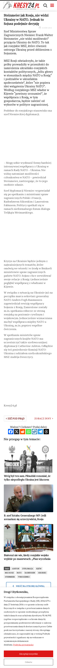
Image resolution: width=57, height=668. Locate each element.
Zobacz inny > (43, 418)
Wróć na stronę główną (30, 586)
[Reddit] (22, 431)
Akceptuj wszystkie (28, 653)
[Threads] (46, 431)
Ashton (15, 569)
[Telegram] (40, 431)
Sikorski (42, 573)
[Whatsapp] (28, 431)
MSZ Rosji (9, 573)
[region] (28, 627)
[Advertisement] (28, 140)
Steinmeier (10, 577)
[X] (16, 431)
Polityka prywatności (23, 644)
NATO (19, 573)
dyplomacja (27, 569)
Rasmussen (30, 573)
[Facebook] (10, 431)
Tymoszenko (24, 577)
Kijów (38, 569)
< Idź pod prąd (15, 418)
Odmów (28, 662)
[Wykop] (34, 431)
